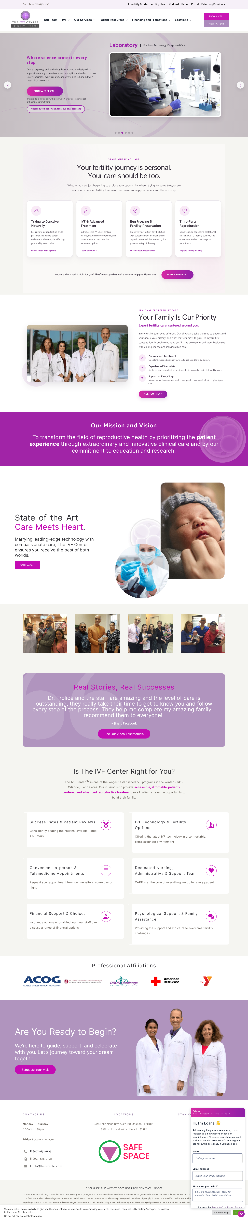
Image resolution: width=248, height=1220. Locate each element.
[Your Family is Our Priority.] (180, 1004)
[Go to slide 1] (116, 133)
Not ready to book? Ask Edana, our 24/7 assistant (56, 109)
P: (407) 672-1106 (40, 1151)
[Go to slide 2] (119, 133)
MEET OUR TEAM (153, 394)
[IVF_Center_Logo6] (25, 11)
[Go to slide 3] (122, 133)
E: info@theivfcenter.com (46, 1166)
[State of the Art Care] (169, 477)
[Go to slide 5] (129, 133)
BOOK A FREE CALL (45, 91)
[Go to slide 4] (126, 133)
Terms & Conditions (222, 1207)
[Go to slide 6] (132, 133)
